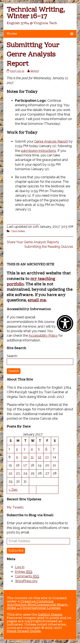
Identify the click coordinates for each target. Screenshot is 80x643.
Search (12, 356)
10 (25, 457)
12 (39, 457)
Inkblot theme (50, 615)
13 (47, 457)
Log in (19, 567)
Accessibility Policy (43, 335)
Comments (27, 576)
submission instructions (38, 151)
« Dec (13, 490)
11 (32, 457)
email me (37, 300)
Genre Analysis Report (51, 141)
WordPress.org (26, 581)
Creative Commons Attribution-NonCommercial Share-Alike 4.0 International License (38, 605)
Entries (23, 572)
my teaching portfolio (31, 282)
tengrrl (34, 70)
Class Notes (18, 231)
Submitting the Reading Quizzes (48, 247)
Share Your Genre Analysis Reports (33, 242)
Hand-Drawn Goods (24, 631)
